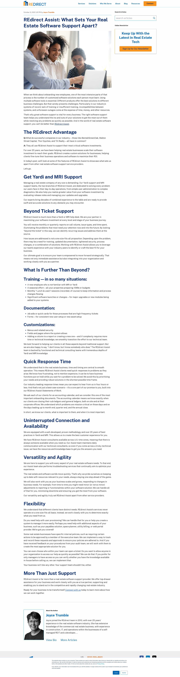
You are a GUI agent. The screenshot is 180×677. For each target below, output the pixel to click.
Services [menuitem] (81, 4)
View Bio (51, 640)
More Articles (69, 640)
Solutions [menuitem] (92, 4)
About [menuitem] (117, 4)
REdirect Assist (62, 124)
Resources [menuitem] (135, 4)
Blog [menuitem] (126, 4)
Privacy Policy (100, 664)
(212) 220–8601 (95, 657)
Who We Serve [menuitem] (105, 4)
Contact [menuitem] (150, 3)
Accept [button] (116, 672)
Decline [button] (124, 672)
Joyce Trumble (48, 12)
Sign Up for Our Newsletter (136, 48)
